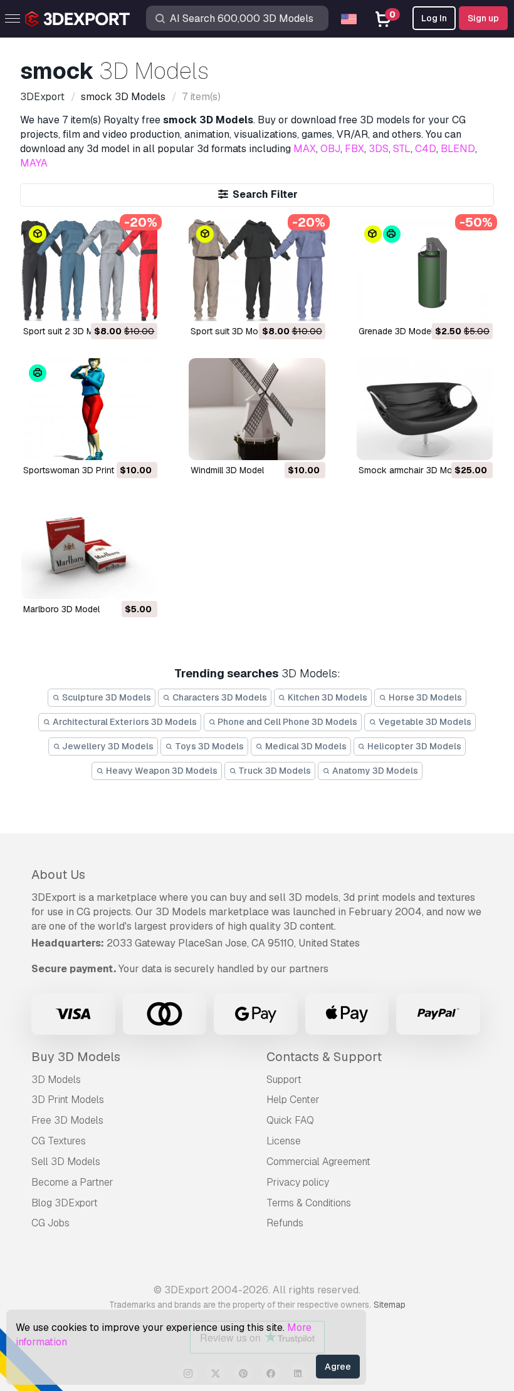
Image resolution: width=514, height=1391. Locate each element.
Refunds (284, 1222)
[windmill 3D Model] (257, 409)
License (283, 1140)
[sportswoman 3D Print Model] (89, 409)
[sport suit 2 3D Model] (89, 270)
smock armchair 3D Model (411, 470)
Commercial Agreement (318, 1161)
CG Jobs (50, 1222)
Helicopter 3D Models (413, 746)
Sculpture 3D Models (105, 697)
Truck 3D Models (273, 770)
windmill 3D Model (227, 470)
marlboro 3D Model (61, 609)
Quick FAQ (290, 1120)
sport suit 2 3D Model (67, 331)
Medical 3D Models (305, 746)
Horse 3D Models (424, 697)
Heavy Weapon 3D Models (161, 770)
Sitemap (390, 1304)
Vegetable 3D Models (424, 721)
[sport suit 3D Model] (257, 270)
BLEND (458, 148)
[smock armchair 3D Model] (425, 409)
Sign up (483, 18)
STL (402, 148)
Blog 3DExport (64, 1202)
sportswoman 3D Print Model (82, 470)
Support (284, 1079)
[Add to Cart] (113, 303)
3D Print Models (67, 1099)
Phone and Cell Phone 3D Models (286, 721)
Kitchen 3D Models (326, 697)
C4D (425, 148)
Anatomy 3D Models (374, 770)
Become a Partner (72, 1182)
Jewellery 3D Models (107, 746)
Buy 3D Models (75, 1057)
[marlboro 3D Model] (89, 548)
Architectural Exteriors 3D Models (124, 721)
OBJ (330, 148)
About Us (58, 874)
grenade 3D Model (396, 331)
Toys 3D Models (208, 746)
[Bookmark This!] (139, 303)
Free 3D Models (67, 1120)
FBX (354, 148)
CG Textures (58, 1140)
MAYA (34, 163)
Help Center (293, 1099)
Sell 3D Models (65, 1161)
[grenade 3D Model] (425, 270)
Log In (434, 18)
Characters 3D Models (218, 697)
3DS (379, 148)
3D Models (56, 1079)
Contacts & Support (324, 1057)
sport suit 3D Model (230, 331)
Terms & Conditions (308, 1202)
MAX (304, 148)
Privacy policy (297, 1182)
